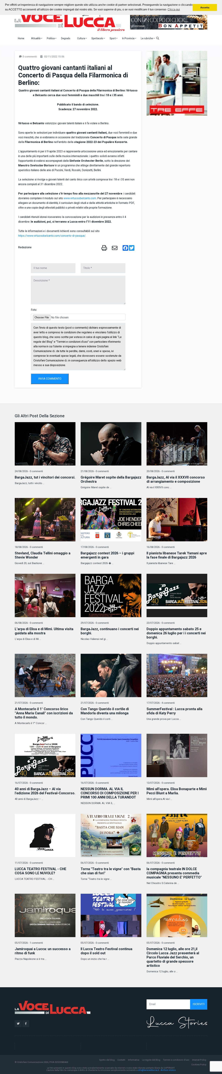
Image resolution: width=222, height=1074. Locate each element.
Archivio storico (168, 1070)
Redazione (25, 247)
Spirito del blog (107, 1060)
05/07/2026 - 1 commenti (29, 943)
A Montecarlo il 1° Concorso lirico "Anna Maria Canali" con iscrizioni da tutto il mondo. (44, 713)
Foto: (34, 310)
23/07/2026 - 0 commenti (161, 623)
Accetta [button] (204, 7)
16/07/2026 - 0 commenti (29, 783)
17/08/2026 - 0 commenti (95, 547)
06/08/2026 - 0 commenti (29, 623)
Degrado (65, 38)
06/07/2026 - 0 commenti (95, 863)
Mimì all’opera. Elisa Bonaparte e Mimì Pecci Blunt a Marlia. (177, 791)
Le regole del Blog (151, 1060)
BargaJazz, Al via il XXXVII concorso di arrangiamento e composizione (176, 479)
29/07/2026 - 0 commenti (95, 623)
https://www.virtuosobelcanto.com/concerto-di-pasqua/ (52, 236)
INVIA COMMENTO (49, 379)
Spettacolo (97, 38)
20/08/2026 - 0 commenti (161, 471)
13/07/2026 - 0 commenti (161, 783)
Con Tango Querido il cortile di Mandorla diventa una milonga (105, 711)
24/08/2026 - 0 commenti (29, 471)
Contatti (121, 1060)
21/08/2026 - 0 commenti (95, 471)
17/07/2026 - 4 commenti (161, 703)
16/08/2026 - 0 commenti (161, 547)
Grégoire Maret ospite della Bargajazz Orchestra (111, 479)
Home (21, 38)
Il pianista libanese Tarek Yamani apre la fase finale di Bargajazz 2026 (177, 555)
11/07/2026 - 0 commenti (29, 863)
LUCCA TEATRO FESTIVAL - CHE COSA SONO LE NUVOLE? (40, 871)
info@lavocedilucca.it (148, 1070)
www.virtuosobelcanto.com (80, 198)
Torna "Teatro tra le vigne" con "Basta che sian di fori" (111, 871)
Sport (113, 38)
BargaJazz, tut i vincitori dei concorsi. (45, 477)
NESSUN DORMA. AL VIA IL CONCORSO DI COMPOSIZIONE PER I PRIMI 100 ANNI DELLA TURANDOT (110, 793)
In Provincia (128, 38)
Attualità (36, 38)
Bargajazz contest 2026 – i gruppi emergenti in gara (107, 555)
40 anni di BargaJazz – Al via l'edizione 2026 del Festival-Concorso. (45, 791)
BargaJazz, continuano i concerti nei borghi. (110, 631)
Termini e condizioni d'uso (176, 1060)
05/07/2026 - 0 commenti (95, 943)
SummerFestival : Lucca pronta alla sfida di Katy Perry (174, 711)
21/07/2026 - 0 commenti (29, 703)
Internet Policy (199, 1060)
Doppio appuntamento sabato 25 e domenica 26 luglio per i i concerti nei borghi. (176, 633)
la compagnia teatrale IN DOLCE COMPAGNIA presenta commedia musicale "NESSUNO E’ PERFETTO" (174, 873)
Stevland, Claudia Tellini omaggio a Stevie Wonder (42, 555)
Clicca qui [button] (174, 9)
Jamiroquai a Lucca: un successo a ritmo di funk (43, 951)
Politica (51, 38)
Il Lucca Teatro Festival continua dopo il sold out (106, 951)
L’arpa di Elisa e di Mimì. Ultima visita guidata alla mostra (44, 631)
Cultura (81, 38)
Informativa (133, 1060)
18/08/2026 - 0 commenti (29, 547)
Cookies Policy (198, 1064)
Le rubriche (147, 38)
